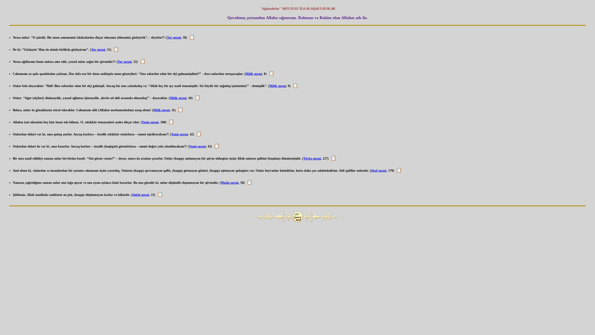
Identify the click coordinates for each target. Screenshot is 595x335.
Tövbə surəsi (312, 158)
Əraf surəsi (378, 170)
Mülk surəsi (253, 74)
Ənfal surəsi (140, 195)
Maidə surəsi (229, 182)
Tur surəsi (174, 37)
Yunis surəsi (150, 122)
